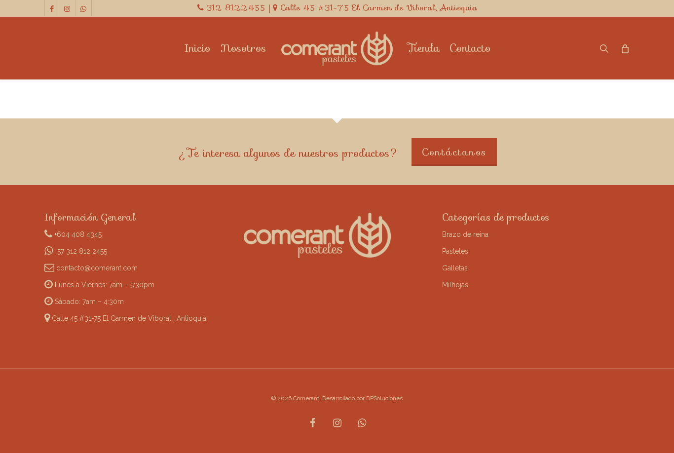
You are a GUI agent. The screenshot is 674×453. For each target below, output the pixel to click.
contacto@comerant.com (96, 268)
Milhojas (455, 285)
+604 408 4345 (77, 234)
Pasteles (455, 251)
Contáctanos (454, 152)
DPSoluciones (384, 398)
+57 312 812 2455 (80, 251)
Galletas (455, 268)
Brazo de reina (465, 234)
